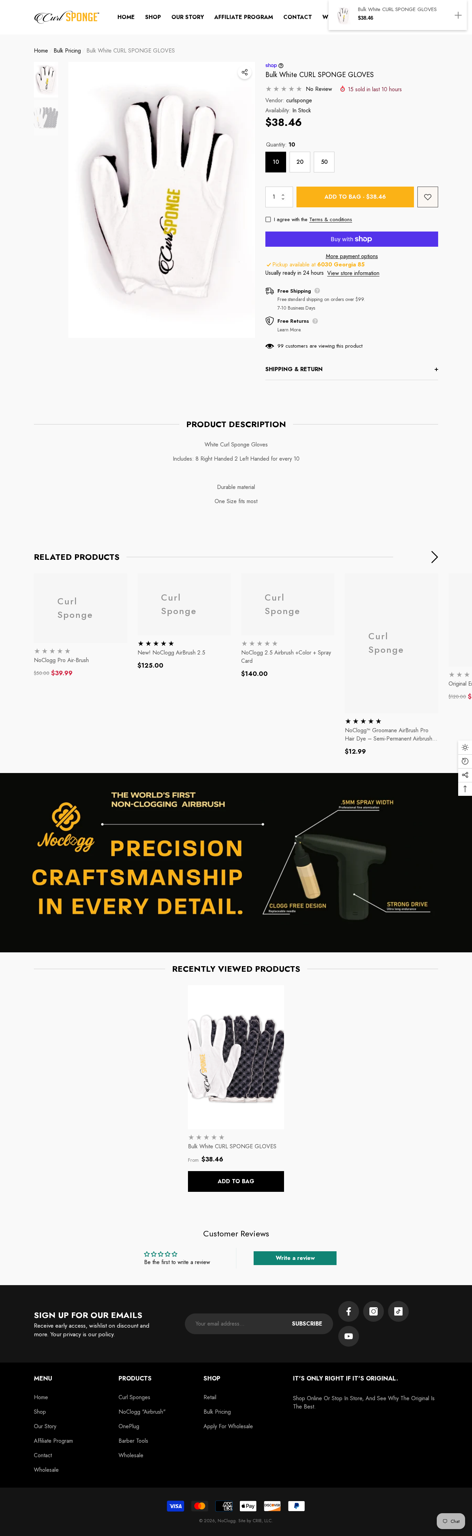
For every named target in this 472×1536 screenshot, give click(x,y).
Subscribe (307, 1324)
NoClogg (227, 1520)
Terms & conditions (330, 219)
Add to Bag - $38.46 (355, 197)
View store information (353, 273)
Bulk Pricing (67, 51)
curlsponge (299, 100)
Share (245, 72)
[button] (153, 17)
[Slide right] (434, 557)
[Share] (245, 72)
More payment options (352, 256)
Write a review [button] (295, 1258)
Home (41, 51)
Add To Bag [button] (236, 1181)
